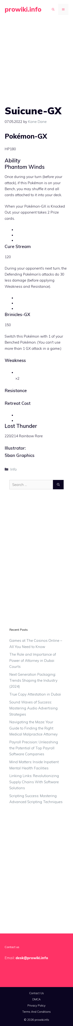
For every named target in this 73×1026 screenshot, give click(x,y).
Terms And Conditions (36, 1011)
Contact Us (36, 993)
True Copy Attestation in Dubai (35, 694)
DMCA (36, 999)
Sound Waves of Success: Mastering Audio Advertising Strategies (33, 708)
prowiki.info (23, 9)
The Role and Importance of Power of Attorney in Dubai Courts (32, 660)
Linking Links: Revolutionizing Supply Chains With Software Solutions (34, 781)
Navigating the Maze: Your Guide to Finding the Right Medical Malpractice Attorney (33, 728)
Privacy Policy (36, 1005)
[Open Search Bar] (53, 9)
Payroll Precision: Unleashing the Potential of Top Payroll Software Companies (33, 748)
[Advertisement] (36, 57)
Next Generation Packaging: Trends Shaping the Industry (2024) (33, 680)
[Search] (58, 484)
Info (13, 469)
